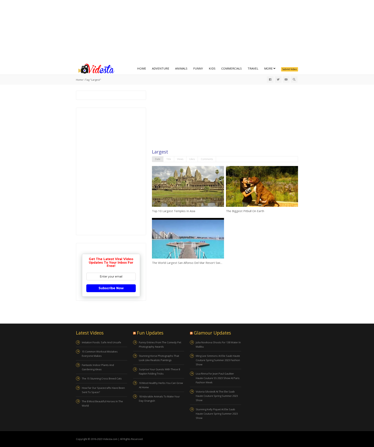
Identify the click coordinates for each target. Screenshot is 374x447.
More (268, 68)
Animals (181, 68)
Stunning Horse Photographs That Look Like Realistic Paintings (159, 358)
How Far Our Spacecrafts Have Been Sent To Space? (103, 390)
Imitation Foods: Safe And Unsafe (101, 342)
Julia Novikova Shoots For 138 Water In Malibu (218, 344)
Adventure (160, 68)
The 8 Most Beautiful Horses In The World (102, 403)
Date (157, 159)
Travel (253, 68)
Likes (192, 159)
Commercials (231, 68)
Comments (207, 159)
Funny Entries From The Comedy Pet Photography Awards (160, 344)
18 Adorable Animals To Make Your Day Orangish (159, 398)
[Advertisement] (187, 31)
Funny (198, 68)
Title (168, 159)
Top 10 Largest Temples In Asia (173, 211)
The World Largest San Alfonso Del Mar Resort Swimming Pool (194, 263)
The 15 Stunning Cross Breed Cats (102, 378)
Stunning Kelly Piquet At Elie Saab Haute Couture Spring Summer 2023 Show (217, 414)
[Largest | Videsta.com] (95, 68)
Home (141, 68)
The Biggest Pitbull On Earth (245, 211)
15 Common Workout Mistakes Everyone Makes (100, 354)
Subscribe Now (111, 288)
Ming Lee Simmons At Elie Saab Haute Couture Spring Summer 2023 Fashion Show (218, 360)
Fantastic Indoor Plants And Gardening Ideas (98, 367)
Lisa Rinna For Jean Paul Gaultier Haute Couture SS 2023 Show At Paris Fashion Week (218, 378)
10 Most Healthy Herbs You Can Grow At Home (161, 385)
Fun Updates (150, 333)
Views (180, 159)
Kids (212, 68)
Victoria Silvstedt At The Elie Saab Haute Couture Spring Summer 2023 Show (217, 396)
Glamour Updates (212, 333)
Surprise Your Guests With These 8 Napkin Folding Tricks (159, 371)
